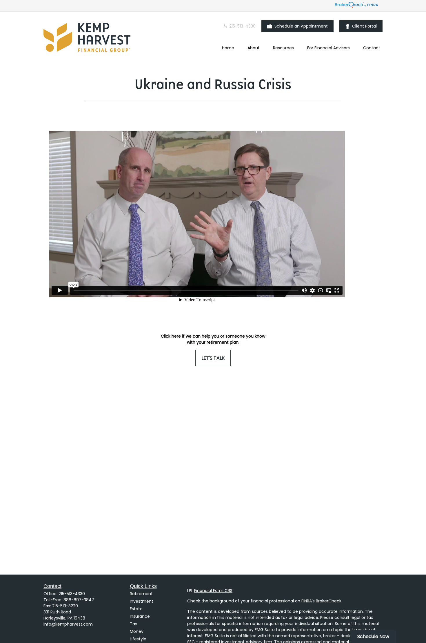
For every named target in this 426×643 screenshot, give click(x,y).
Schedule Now (373, 636)
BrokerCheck (328, 601)
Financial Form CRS (213, 590)
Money (136, 631)
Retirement (141, 594)
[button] (228, 47)
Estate (136, 609)
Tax (133, 624)
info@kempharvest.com (68, 624)
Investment (141, 601)
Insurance (140, 616)
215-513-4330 (242, 26)
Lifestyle (138, 639)
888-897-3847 (78, 600)
